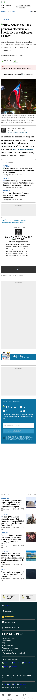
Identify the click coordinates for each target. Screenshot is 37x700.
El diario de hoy (8, 646)
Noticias (4, 12)
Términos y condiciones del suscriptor (13, 678)
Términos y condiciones (23, 675)
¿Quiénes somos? (8, 638)
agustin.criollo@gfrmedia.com (17, 132)
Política (12, 12)
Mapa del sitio (7, 650)
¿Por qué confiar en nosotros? (13, 653)
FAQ (3, 643)
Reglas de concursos (10, 648)
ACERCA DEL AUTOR (18, 227)
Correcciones (29, 678)
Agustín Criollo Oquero (18, 237)
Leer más (9, 258)
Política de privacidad (8, 675)
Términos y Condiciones (17, 436)
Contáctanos (6, 641)
